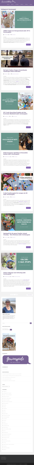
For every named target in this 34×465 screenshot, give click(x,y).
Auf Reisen (16, 4)
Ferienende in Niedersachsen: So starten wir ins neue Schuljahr (11, 373)
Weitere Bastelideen (7, 447)
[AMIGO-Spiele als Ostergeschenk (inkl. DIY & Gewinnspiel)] (17, 19)
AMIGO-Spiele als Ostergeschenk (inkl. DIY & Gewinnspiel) (16, 31)
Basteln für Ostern (6, 396)
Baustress (25, 201)
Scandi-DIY (5, 439)
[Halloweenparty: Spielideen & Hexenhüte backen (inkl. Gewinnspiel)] (17, 141)
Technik (5, 442)
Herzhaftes (5, 418)
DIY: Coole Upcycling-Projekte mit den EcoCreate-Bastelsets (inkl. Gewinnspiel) (15, 113)
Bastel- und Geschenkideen (8, 394)
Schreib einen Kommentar (16, 276)
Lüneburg (17, 81)
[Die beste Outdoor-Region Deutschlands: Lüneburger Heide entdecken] (17, 58)
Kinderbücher (6, 423)
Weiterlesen (28, 44)
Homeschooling (21, 201)
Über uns (31, 4)
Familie (8, 4)
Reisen (5, 430)
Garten (5, 410)
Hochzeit (5, 420)
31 (16, 294)
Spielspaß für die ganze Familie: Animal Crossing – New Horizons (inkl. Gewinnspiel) (16, 234)
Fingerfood (5, 408)
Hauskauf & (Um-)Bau (7, 415)
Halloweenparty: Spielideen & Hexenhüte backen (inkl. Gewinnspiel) (15, 153)
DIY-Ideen (26, 4)
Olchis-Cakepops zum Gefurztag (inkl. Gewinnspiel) (14, 273)
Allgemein (5, 391)
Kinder (5, 422)
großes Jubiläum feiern (26, 279)
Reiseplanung (6, 432)
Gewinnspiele (6, 413)
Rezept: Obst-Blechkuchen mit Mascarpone (8, 377)
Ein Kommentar (15, 116)
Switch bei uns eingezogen (22, 243)
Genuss (5, 411)
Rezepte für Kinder (6, 437)
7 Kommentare (13, 34)
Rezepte (12, 4)
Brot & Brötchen (6, 403)
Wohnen (21, 4)
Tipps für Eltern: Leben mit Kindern (9, 444)
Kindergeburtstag (6, 425)
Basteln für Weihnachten (7, 398)
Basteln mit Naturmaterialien (8, 401)
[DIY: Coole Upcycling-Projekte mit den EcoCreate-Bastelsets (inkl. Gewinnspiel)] (17, 101)
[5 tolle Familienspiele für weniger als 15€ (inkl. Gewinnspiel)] (17, 181)
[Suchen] (31, 323)
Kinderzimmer (6, 427)
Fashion (5, 406)
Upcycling (5, 446)
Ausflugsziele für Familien (7, 393)
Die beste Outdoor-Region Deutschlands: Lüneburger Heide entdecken (15, 70)
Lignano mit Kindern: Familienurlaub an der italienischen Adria (11, 375)
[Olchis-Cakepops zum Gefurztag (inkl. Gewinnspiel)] (17, 261)
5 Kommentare (15, 156)
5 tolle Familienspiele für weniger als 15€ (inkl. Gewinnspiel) (15, 193)
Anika (9, 34)
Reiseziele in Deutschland (7, 434)
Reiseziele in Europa (7, 435)
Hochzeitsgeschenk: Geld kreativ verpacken (8, 380)
